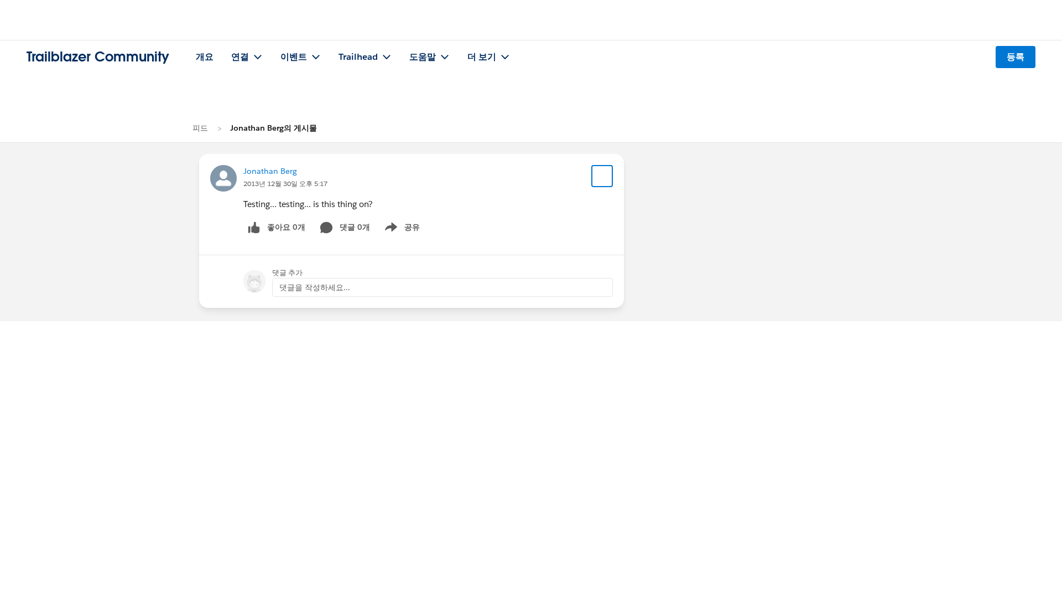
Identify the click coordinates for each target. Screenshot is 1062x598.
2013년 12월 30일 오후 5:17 (285, 183)
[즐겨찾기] (602, 176)
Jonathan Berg (270, 171)
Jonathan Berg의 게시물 (273, 128)
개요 (205, 57)
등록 (1015, 57)
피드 (200, 128)
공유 (400, 229)
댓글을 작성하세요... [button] (314, 287)
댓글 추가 (287, 272)
